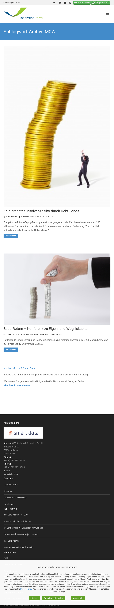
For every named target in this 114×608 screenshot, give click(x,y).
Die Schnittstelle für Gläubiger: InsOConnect (23, 528)
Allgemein (44, 217)
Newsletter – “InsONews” (15, 497)
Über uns (8, 491)
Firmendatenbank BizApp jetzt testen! (21, 534)
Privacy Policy (26, 589)
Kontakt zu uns (11, 484)
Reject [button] (34, 598)
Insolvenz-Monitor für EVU (16, 515)
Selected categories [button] (53, 598)
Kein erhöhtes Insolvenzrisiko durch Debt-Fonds (41, 211)
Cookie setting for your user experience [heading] (57, 567)
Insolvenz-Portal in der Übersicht (18, 547)
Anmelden (82, 2)
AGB (6, 558)
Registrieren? (102, 2)
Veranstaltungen (50, 335)
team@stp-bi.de (13, 2)
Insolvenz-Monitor (12, 541)
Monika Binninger (28, 217)
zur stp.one (9, 504)
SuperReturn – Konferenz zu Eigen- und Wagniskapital (46, 329)
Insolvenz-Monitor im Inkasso (17, 521)
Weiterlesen (11, 236)
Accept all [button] (78, 598)
